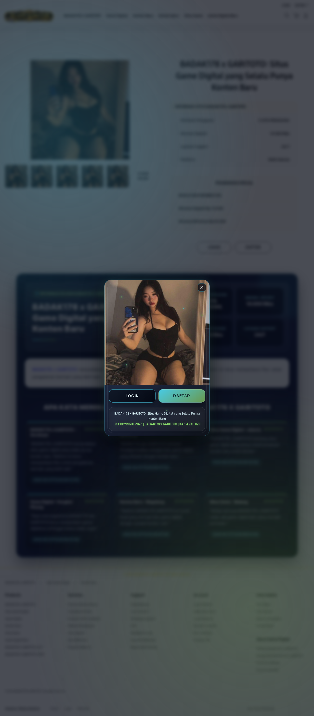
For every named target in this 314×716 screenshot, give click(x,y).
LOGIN (132, 396)
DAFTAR (181, 396)
